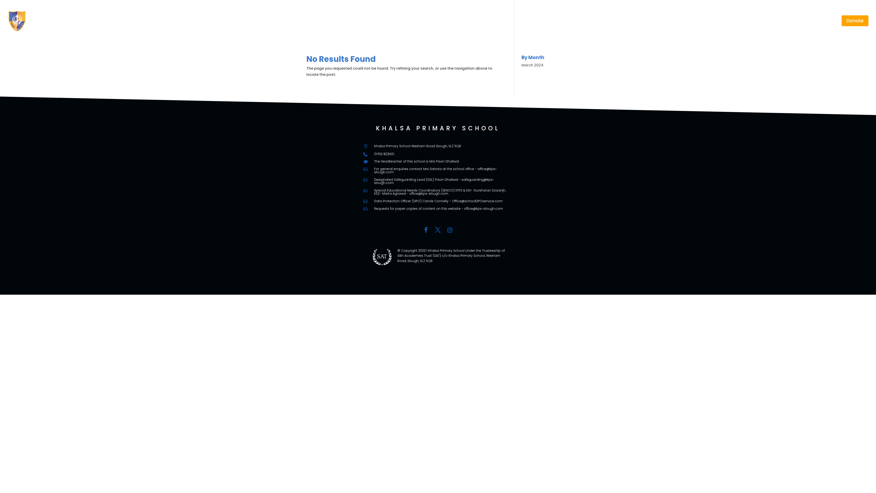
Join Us (797, 21)
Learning (772, 21)
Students (744, 21)
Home (668, 21)
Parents (718, 21)
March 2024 (532, 65)
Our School (690, 21)
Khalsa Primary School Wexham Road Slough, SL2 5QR (417, 146)
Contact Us (824, 21)
